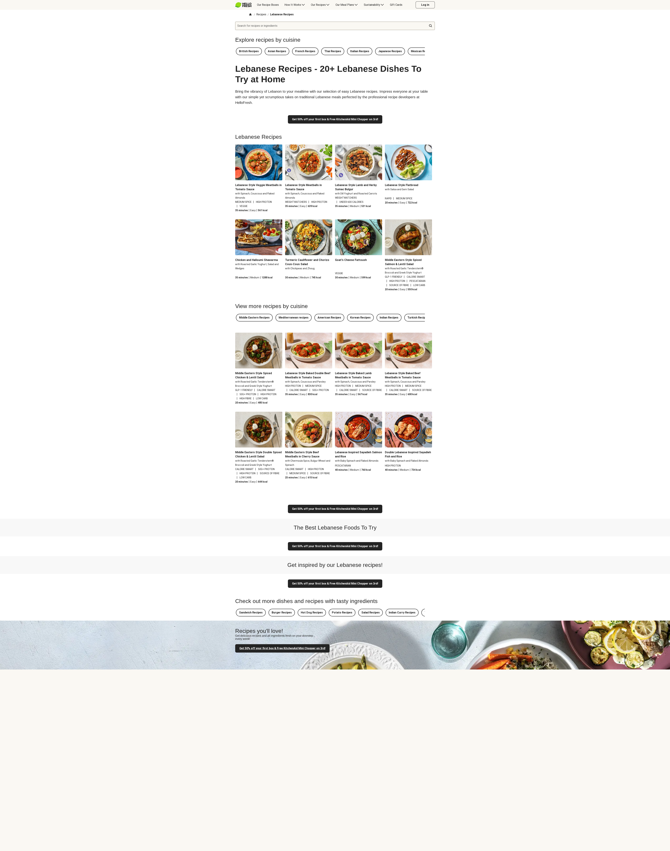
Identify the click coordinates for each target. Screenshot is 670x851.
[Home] (250, 14)
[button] (249, 51)
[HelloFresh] (243, 5)
